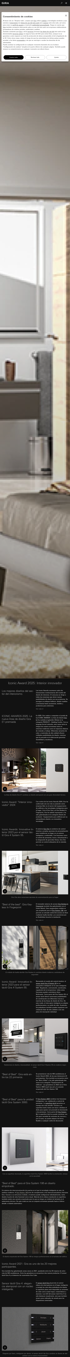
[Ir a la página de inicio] (5, 3)
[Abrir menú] (66, 3)
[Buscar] (62, 3)
